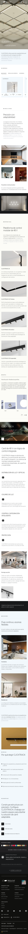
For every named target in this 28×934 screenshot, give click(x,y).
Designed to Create (5, 885)
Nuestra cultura (4, 887)
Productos (17, 885)
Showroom (17, 896)
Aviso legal (3, 923)
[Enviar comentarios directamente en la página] (2, 932)
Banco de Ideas (4, 896)
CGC (13, 923)
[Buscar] (23, 2)
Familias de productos (19, 889)
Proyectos (3, 894)
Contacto (17, 892)
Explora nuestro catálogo (20, 887)
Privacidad (9, 923)
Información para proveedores (7, 926)
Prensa (2, 903)
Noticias (3, 905)
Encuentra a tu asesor (19, 894)
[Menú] (26, 2)
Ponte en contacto (18, 898)
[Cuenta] (21, 2)
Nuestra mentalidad (5, 889)
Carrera (2, 907)
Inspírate (3, 892)
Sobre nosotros (4, 901)
